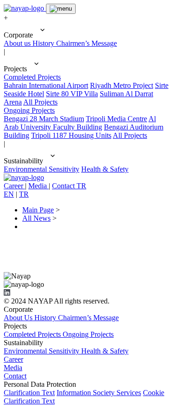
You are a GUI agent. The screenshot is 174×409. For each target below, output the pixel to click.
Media (13, 368)
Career (13, 359)
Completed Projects (32, 77)
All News (36, 218)
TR (24, 194)
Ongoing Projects (29, 110)
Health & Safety (105, 169)
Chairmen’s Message (86, 43)
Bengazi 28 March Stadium (44, 119)
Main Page (38, 210)
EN (9, 194)
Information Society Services (99, 393)
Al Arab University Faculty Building (80, 123)
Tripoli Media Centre (116, 119)
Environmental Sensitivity (41, 169)
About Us (19, 318)
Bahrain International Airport (46, 85)
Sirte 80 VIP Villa (72, 94)
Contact (15, 376)
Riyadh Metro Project (121, 85)
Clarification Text (29, 393)
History (44, 43)
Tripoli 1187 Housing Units (71, 135)
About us (18, 43)
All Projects (40, 102)
